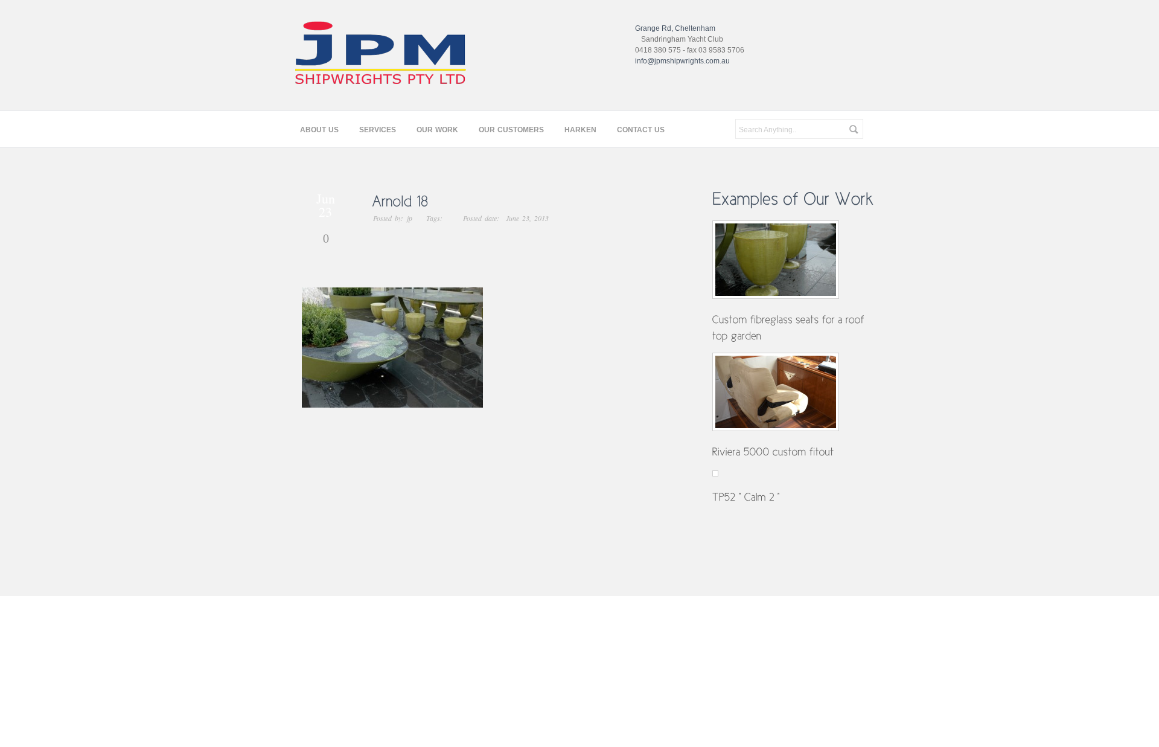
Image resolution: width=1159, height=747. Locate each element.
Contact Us (641, 130)
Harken (580, 130)
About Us (319, 130)
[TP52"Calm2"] (746, 496)
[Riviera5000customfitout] (773, 451)
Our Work (437, 130)
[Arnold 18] (513, 201)
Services (377, 130)
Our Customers (511, 130)
